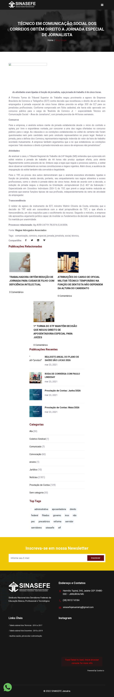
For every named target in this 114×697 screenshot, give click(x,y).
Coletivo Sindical (37, 439)
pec (33, 521)
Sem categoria (36, 492)
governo (57, 515)
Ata (31, 431)
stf (59, 527)
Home (50, 40)
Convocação (35, 454)
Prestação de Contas (39, 485)
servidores (36, 527)
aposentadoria (59, 509)
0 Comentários (16, 292)
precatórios (44, 521)
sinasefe (50, 527)
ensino (32, 462)
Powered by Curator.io (95, 671)
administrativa (41, 509)
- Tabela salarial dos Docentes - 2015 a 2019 (26, 631)
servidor (69, 521)
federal (34, 515)
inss (67, 515)
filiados (45, 515)
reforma (57, 521)
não (74, 515)
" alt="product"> (36, 359)
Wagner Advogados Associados (30, 230)
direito (73, 509)
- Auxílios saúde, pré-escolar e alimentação (25, 636)
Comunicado (35, 446)
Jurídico (33, 469)
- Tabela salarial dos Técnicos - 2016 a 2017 (25, 625)
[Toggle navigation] (102, 5)
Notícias (33, 477)
